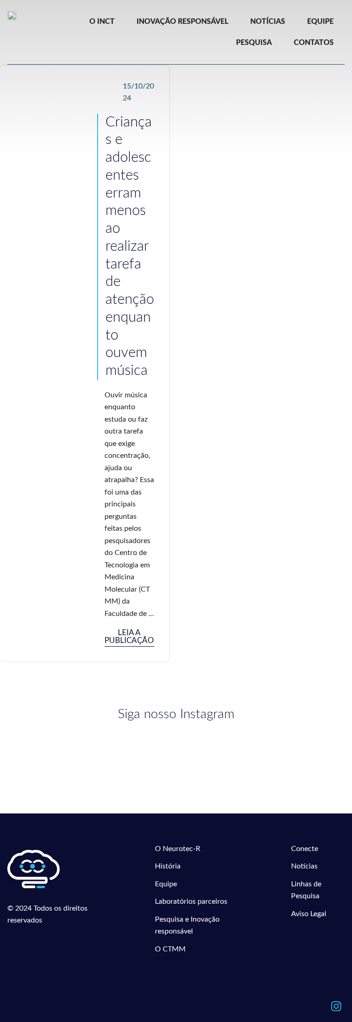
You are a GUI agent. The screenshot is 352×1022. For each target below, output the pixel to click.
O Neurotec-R (177, 848)
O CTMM (170, 949)
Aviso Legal (308, 914)
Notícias (304, 866)
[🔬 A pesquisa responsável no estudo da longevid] (261, 745)
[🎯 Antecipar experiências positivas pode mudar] (90, 766)
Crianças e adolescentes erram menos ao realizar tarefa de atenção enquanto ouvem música (129, 246)
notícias (267, 21)
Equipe (166, 884)
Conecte (304, 848)
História (168, 866)
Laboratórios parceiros (191, 901)
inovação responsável (182, 21)
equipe (320, 21)
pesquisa (254, 42)
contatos (314, 42)
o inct (102, 21)
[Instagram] (335, 1006)
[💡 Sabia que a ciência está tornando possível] (90, 741)
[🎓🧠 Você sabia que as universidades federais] (261, 762)
